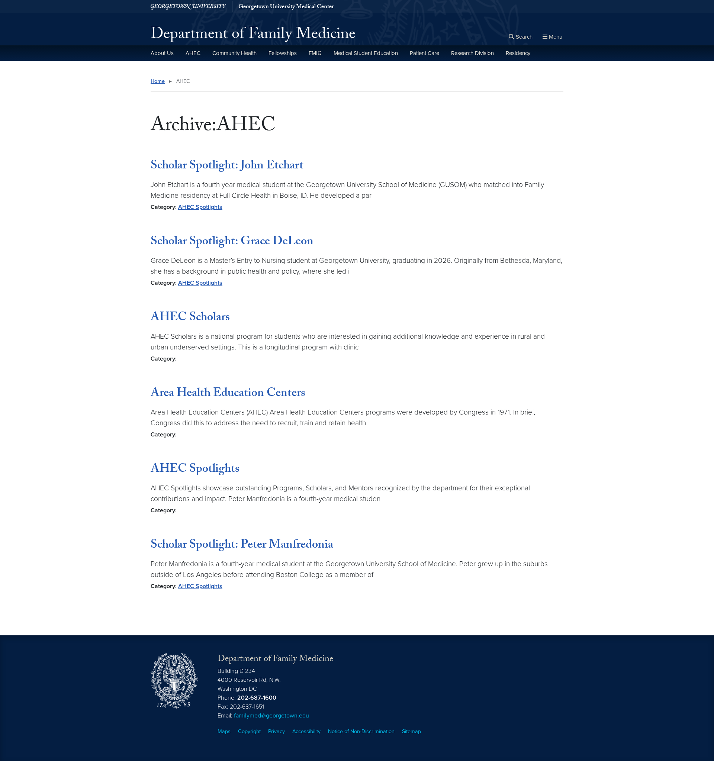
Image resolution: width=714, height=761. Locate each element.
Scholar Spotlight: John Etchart (227, 167)
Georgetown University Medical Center (286, 7)
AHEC (193, 53)
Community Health (234, 53)
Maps (224, 731)
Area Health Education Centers (228, 394)
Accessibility (306, 731)
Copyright (249, 731)
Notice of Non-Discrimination (361, 731)
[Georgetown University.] (188, 6)
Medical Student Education (366, 53)
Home (158, 81)
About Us (162, 53)
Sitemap (411, 731)
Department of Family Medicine (253, 35)
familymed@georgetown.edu (271, 715)
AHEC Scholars (190, 318)
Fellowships (282, 53)
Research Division (472, 53)
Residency (518, 53)
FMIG (315, 53)
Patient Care (424, 53)
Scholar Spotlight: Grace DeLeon (232, 242)
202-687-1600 (256, 698)
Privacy (276, 731)
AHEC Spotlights (200, 207)
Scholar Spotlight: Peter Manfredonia (242, 546)
